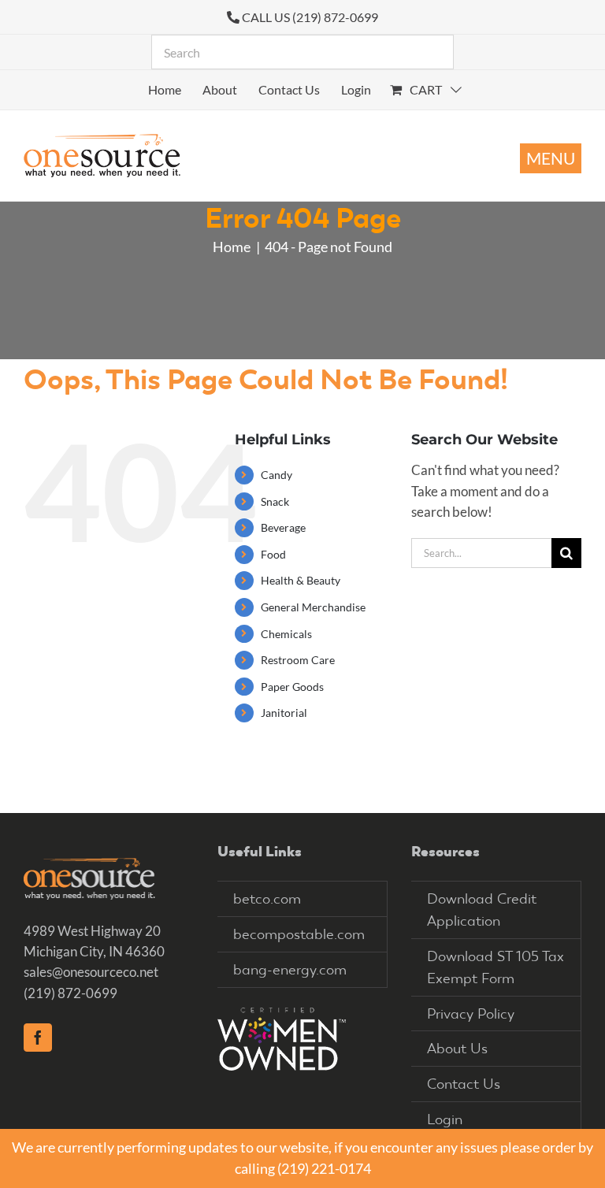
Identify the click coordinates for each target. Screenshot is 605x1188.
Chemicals (286, 633)
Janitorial (284, 712)
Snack (275, 501)
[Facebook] (38, 1037)
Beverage (283, 527)
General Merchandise (313, 607)
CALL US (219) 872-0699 (310, 16)
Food (273, 554)
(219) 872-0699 (70, 993)
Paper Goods (292, 686)
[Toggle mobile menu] (550, 158)
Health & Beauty (300, 580)
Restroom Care (298, 659)
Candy (276, 474)
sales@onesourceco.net (91, 971)
